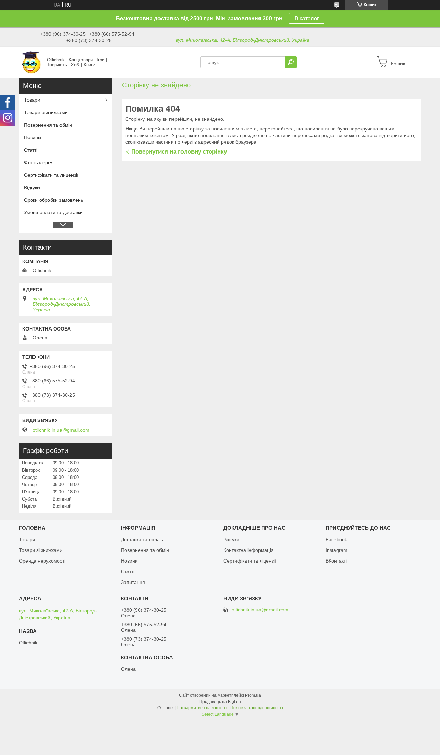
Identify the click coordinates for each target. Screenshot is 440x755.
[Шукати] (291, 62)
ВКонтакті (336, 561)
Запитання (133, 582)
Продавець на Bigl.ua (220, 701)
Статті (30, 150)
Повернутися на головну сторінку (179, 151)
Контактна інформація (248, 550)
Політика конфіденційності (256, 707)
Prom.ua (253, 695)
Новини (32, 137)
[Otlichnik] (31, 62)
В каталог (307, 18)
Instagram (337, 550)
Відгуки (32, 187)
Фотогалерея (39, 162)
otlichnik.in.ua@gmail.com (61, 430)
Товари (32, 100)
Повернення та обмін (48, 125)
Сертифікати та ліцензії (249, 561)
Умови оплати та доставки (53, 212)
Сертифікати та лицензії (51, 175)
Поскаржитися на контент (202, 707)
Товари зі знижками (46, 112)
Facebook (336, 539)
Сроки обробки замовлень (53, 200)
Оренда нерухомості (42, 561)
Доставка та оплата (143, 539)
